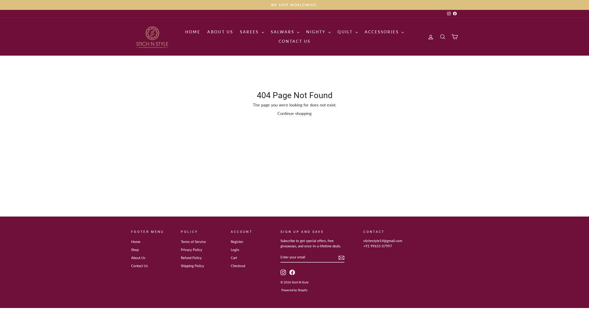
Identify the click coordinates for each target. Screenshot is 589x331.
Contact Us (295, 41)
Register (237, 242)
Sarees (250, 31)
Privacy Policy (191, 250)
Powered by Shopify (294, 290)
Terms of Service (193, 242)
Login (235, 250)
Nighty (316, 31)
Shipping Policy (192, 266)
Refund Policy (191, 258)
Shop (135, 250)
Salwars (283, 31)
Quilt (346, 31)
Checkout (238, 266)
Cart (234, 258)
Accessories (383, 31)
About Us (220, 31)
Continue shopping (294, 113)
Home (193, 31)
